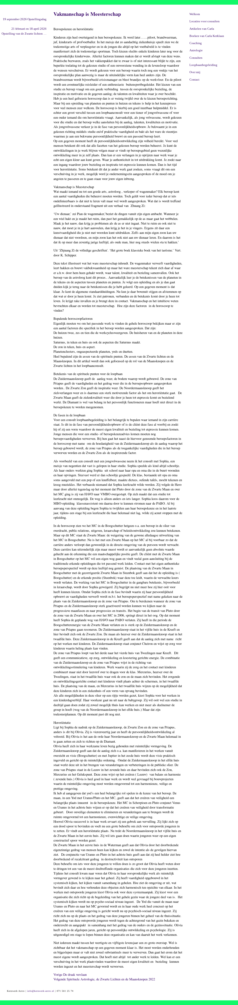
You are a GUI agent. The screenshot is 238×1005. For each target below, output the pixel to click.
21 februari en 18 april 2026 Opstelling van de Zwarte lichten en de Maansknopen (24, 31)
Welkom (194, 14)
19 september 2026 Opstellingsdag (24, 19)
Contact (194, 79)
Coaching (195, 43)
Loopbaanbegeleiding (203, 65)
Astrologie (196, 50)
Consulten (195, 57)
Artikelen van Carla (201, 28)
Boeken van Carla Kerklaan (206, 36)
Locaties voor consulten (204, 21)
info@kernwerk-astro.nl (40, 991)
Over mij (194, 72)
